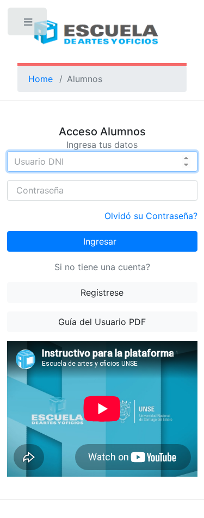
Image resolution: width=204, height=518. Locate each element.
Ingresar (99, 241)
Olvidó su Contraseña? (150, 215)
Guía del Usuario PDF (102, 321)
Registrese (102, 292)
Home (40, 78)
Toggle (28, 24)
